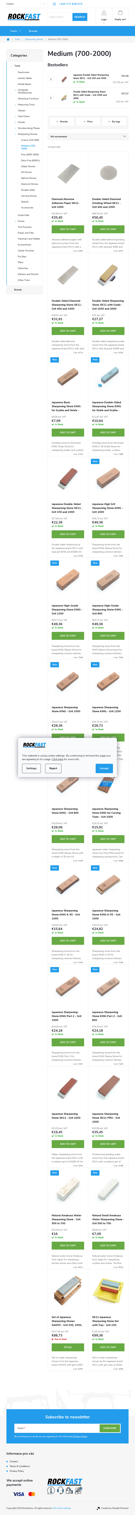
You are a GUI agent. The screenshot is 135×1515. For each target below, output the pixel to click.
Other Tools (24, 280)
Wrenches (23, 268)
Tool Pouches (25, 227)
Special (24, 201)
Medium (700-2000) (28, 147)
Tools (17, 65)
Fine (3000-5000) (30, 154)
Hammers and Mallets (29, 238)
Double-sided (28, 190)
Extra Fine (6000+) (30, 160)
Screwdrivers (24, 244)
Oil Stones (26, 172)
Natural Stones (28, 178)
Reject (53, 768)
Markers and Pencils (28, 274)
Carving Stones (29, 195)
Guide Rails (23, 215)
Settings (31, 768)
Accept (104, 768)
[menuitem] (15, 31)
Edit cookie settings (62, 1508)
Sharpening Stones (27, 134)
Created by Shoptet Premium (115, 1508)
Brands (18, 289)
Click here (57, 759)
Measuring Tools (26, 104)
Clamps (21, 110)
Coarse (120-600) (30, 140)
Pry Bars (22, 256)
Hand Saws (24, 116)
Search (79, 17)
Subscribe (109, 1428)
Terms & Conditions (20, 1466)
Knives (21, 221)
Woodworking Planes (29, 128)
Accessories (27, 207)
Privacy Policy (80, 1436)
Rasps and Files (26, 232)
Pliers (20, 262)
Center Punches (26, 250)
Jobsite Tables (25, 78)
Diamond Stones (29, 184)
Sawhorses (23, 72)
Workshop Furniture (28, 98)
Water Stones (28, 166)
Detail (68, 1347)
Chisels (21, 122)
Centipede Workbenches (25, 91)
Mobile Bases (24, 84)
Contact (10, 3)
